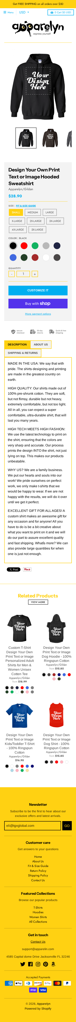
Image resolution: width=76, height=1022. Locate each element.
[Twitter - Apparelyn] (22, 964)
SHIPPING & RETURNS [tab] (23, 352)
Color (17, 238)
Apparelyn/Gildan (20, 189)
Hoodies (38, 912)
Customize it (38, 290)
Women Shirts (38, 917)
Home (38, 857)
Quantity (14, 268)
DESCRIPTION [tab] (17, 344)
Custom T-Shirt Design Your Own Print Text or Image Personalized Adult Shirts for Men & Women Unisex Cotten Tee (19, 661)
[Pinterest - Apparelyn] (45, 964)
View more (38, 602)
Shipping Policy (38, 875)
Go (67, 825)
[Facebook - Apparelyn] (30, 964)
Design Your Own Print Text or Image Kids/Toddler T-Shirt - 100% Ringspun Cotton (19, 743)
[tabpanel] (38, 460)
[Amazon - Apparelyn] (53, 964)
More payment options (38, 314)
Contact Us (38, 880)
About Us (38, 861)
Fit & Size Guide (26, 205)
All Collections (38, 922)
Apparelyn (43, 1003)
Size (22, 205)
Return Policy (38, 871)
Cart (63, 12)
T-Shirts (38, 907)
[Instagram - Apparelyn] (38, 964)
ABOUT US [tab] (41, 344)
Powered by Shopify (38, 1008)
